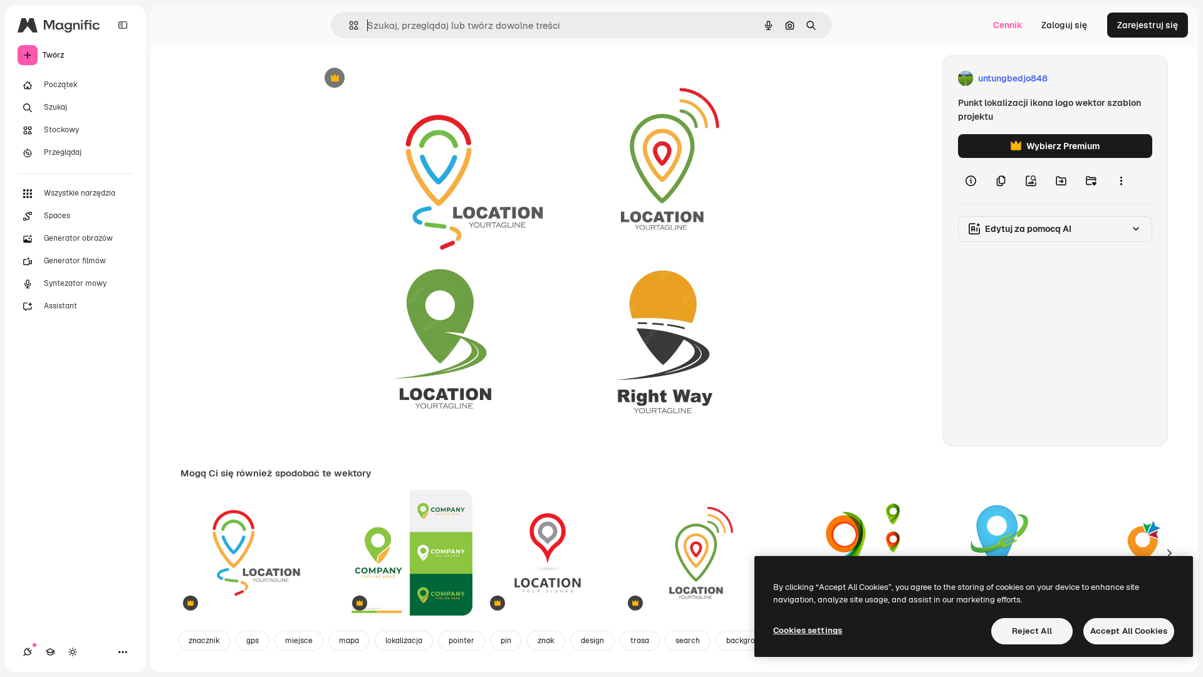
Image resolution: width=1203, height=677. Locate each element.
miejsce (299, 641)
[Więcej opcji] (1120, 180)
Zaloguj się (1064, 25)
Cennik (1008, 25)
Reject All (1032, 631)
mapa (349, 641)
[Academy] (50, 652)
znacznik (204, 641)
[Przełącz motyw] (73, 652)
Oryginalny (398, 79)
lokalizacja (403, 641)
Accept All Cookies (1128, 631)
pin (506, 641)
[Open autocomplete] (348, 25)
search (687, 641)
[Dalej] (1169, 553)
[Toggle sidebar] (123, 25)
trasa (639, 641)
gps (252, 641)
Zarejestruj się (1147, 25)
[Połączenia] (28, 652)
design (592, 641)
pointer (461, 641)
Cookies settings (807, 630)
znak (546, 641)
